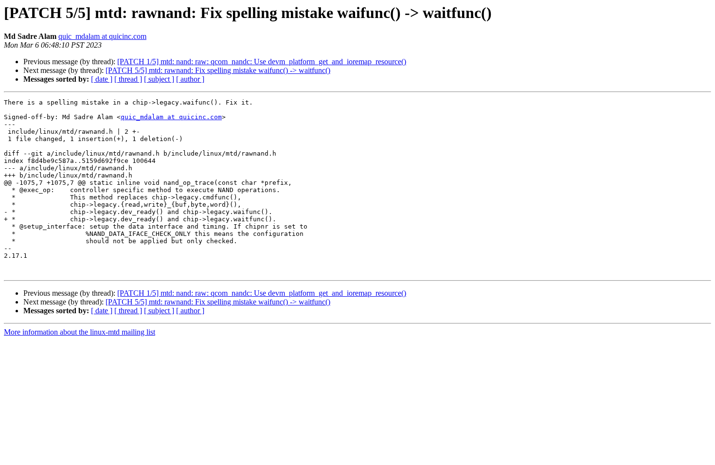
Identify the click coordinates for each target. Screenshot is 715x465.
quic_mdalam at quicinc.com (102, 36)
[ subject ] (159, 79)
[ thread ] (128, 79)
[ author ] (190, 79)
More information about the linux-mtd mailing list (79, 332)
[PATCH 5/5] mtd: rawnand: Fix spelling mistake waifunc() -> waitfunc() (218, 70)
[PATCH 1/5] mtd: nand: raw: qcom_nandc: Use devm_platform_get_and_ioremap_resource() (261, 61)
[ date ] (101, 79)
